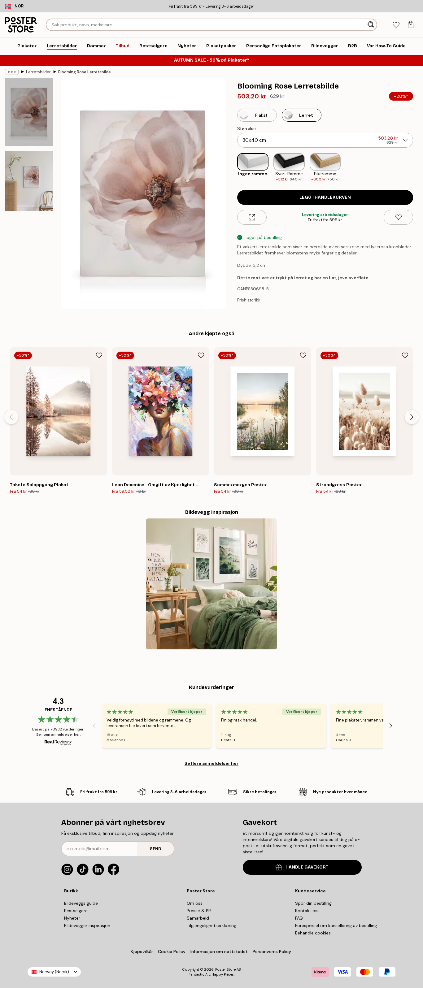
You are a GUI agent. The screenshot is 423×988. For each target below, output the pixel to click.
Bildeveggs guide (81, 903)
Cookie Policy (171, 951)
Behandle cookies (313, 933)
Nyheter (72, 918)
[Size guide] (252, 217)
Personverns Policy (272, 951)
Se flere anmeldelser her (211, 763)
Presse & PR (199, 910)
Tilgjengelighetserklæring (211, 925)
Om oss (195, 903)
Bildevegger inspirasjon (87, 925)
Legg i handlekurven (325, 197)
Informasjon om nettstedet (219, 951)
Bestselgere (76, 910)
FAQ (299, 918)
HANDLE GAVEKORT (307, 867)
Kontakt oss (307, 910)
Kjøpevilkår (142, 951)
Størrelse (246, 128)
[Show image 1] (29, 112)
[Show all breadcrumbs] (12, 72)
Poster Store (225, 969)
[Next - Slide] (418, 167)
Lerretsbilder (38, 72)
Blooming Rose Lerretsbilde (84, 72)
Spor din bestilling (313, 903)
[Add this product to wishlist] (398, 217)
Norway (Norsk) (54, 971)
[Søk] (371, 25)
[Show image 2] (29, 181)
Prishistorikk (248, 300)
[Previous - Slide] (232, 167)
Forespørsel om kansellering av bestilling (336, 925)
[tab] (396, 25)
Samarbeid (198, 918)
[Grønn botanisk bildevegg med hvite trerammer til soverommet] (211, 583)
